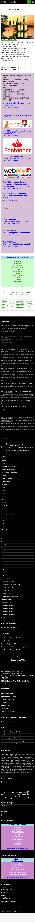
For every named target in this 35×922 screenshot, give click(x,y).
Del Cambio (5, 505)
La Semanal (5, 527)
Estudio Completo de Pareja (10, 596)
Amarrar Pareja (6, 578)
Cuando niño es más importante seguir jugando (13, 647)
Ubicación (14, 292)
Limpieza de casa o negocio (17, 872)
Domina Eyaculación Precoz (8, 696)
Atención (20, 292)
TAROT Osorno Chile (8, 2)
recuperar (13, 671)
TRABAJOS (4, 560)
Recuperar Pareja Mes (9, 614)
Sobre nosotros (6, 481)
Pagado (4, 493)
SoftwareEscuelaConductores (9, 901)
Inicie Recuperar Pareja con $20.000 (11, 650)
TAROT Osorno (19, 673)
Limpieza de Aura (6, 599)
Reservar (3, 539)
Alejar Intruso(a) (6, 569)
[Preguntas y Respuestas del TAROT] (11, 627)
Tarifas (2, 542)
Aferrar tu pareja (6, 566)
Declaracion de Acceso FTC (9, 469)
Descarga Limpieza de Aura (17, 874)
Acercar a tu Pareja (17, 864)
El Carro (4, 508)
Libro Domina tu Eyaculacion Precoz (18, 669)
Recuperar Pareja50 (8, 605)
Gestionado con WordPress (18, 911)
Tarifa (10, 294)
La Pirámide (5, 523)
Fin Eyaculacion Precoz (7, 805)
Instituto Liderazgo (6, 898)
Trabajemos (5, 484)
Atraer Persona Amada (8, 581)
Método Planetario (7, 530)
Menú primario (33, 2)
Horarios (4, 490)
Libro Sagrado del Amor (5, 671)
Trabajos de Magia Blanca (15, 680)
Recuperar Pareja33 (8, 608)
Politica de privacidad (7, 478)
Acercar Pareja (6, 563)
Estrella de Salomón (7, 514)
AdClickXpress (5, 888)
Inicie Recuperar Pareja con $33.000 (11, 637)
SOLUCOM (4, 903)
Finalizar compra (6, 554)
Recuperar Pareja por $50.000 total (10, 644)
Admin (3, 463)
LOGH (2, 900)
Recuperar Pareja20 (8, 611)
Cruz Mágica (5, 502)
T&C (29, 798)
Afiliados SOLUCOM (6, 889)
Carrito (3, 551)
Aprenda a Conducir (6, 891)
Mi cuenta (4, 557)
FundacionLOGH (5, 895)
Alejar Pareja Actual (6, 641)
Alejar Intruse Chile (8, 572)
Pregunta (4, 533)
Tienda (3, 548)
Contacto (3, 460)
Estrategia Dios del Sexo (6, 669)
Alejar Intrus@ (17, 867)
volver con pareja (4, 683)
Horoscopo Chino (5, 897)
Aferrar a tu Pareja (17, 866)
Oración (3, 617)
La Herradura (5, 520)
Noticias (24, 294)
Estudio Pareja (6, 593)
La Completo (5, 517)
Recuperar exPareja (17, 871)
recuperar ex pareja (19, 671)
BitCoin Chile (4, 892)
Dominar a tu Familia (7, 587)
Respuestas (5, 536)
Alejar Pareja (5, 575)
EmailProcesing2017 (6, 894)
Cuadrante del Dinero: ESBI (9, 466)
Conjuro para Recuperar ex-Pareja (11, 584)
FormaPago (16, 294)
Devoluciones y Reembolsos (9, 472)
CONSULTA (4, 499)
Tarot (2, 904)
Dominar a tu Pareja (7, 590)
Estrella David (5, 511)
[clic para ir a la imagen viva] (1, 782)
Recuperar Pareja (6, 602)
